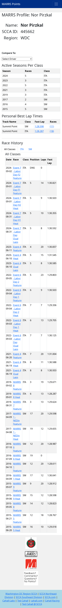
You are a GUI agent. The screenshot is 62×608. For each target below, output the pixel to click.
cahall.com (37, 600)
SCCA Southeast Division (29, 597)
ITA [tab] (22, 149)
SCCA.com (50, 597)
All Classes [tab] (9, 149)
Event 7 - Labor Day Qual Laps (17, 235)
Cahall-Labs (8, 600)
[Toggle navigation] (56, 4)
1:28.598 (39, 126)
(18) (52, 131)
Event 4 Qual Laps (17, 267)
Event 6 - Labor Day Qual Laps (17, 342)
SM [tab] (30, 149)
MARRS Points (11, 4)
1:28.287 (39, 131)
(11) (52, 126)
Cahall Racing (52, 600)
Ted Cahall (22, 600)
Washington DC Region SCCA (21, 593)
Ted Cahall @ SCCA (32, 604)
